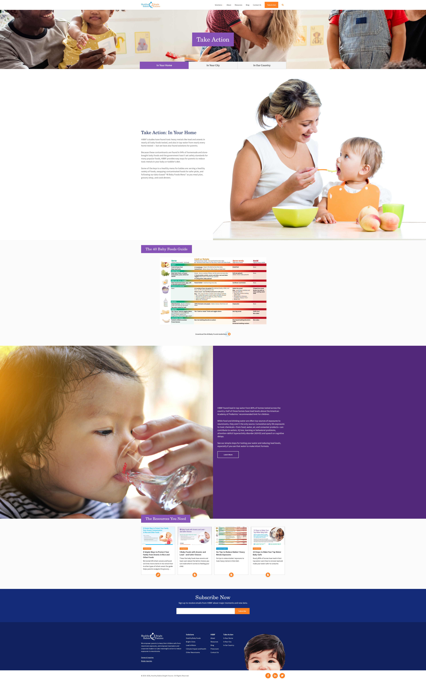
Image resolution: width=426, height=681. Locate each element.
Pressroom (215, 649)
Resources (238, 5)
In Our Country (261, 65)
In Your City (213, 65)
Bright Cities (190, 642)
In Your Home (164, 65)
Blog (247, 5)
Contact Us (257, 5)
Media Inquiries (146, 661)
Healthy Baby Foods (193, 638)
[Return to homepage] (150, 5)
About (229, 5)
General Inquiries (147, 657)
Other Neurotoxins (193, 652)
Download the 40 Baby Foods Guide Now (211, 334)
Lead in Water (191, 645)
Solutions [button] (218, 5)
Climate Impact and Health (196, 649)
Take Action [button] (271, 5)
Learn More (228, 454)
